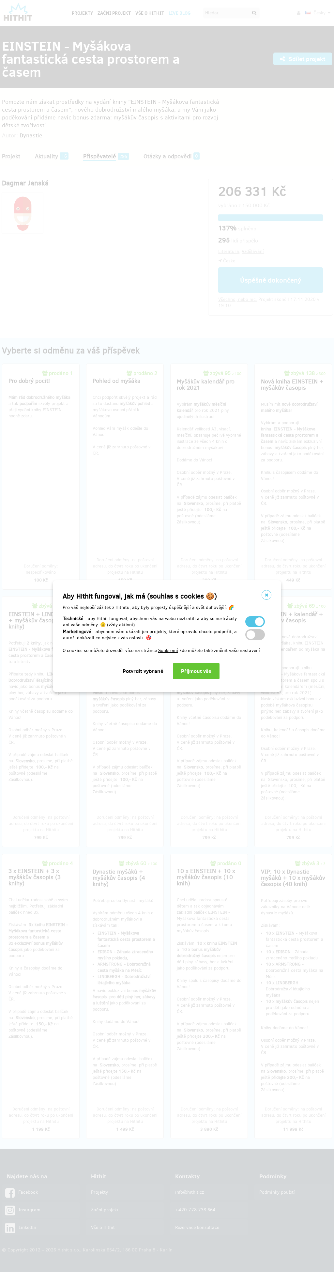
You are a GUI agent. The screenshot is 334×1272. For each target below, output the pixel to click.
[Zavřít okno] (266, 595)
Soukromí (168, 650)
